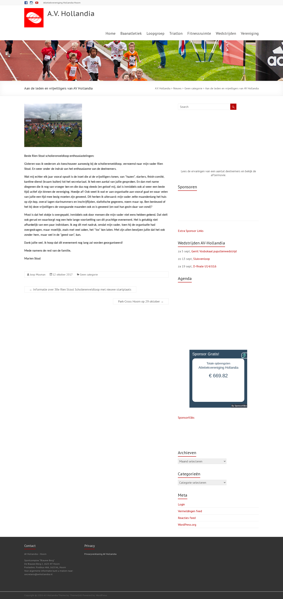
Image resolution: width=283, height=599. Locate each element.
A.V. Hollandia (71, 13)
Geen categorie (89, 274)
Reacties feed (187, 518)
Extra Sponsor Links (190, 231)
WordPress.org (187, 524)
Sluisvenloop (201, 259)
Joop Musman (37, 274)
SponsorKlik (185, 417)
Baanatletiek (131, 33)
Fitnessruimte (199, 33)
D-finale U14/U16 (204, 266)
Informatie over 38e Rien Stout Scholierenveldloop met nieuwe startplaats (80, 289)
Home (110, 33)
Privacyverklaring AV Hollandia (100, 554)
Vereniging (250, 33)
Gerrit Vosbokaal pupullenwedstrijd (214, 251)
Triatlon (176, 33)
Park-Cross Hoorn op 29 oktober (141, 301)
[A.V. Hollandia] (34, 10)
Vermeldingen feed (190, 511)
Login (181, 504)
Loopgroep (155, 33)
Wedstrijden (226, 33)
